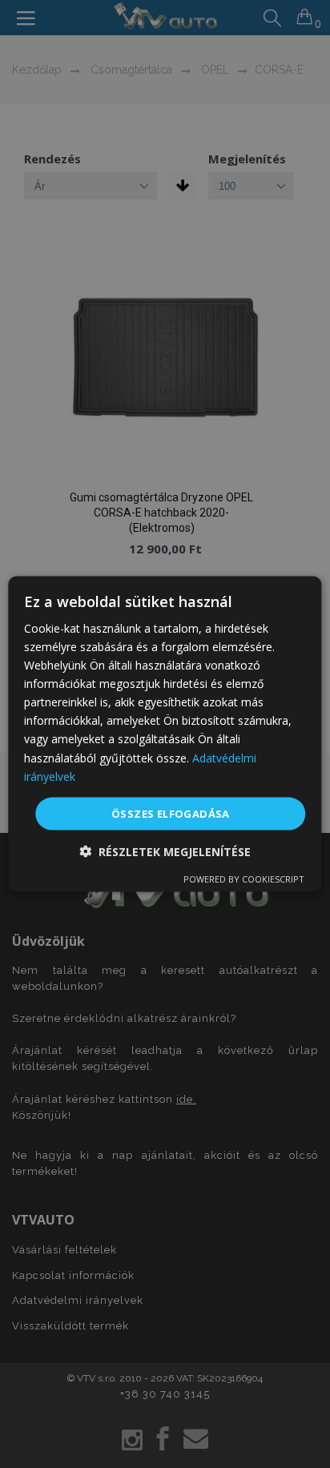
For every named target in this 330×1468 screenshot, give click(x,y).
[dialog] (164, 734)
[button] (165, 852)
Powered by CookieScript (243, 879)
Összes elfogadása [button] (170, 813)
